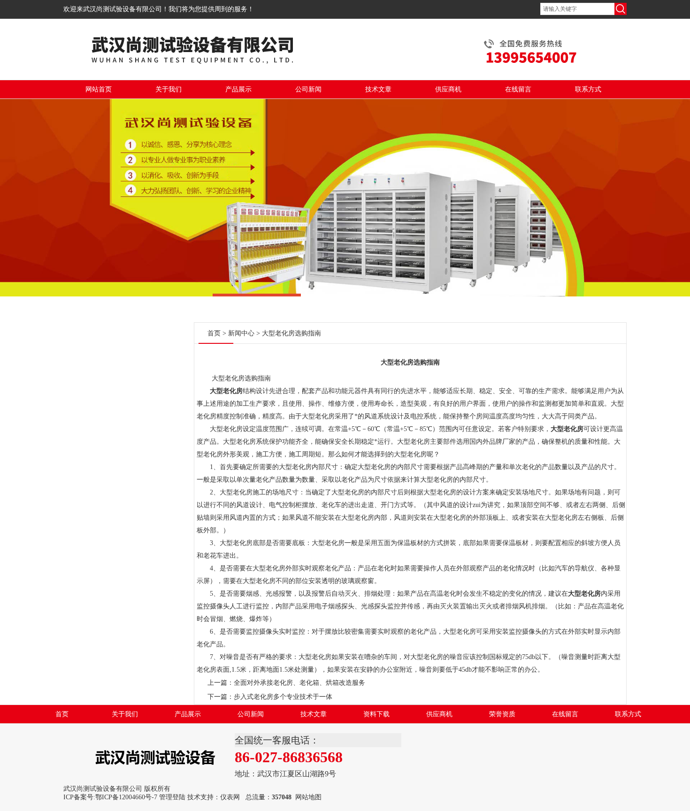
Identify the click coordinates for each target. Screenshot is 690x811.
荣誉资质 (502, 714)
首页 (214, 333)
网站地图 (308, 797)
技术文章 (378, 89)
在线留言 (518, 89)
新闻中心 (241, 333)
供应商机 (448, 89)
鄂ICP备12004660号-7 (126, 797)
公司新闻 (308, 89)
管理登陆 (172, 797)
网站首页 (98, 89)
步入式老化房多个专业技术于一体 (283, 696)
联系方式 (588, 89)
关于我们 (168, 89)
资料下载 (376, 714)
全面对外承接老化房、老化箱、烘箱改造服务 (299, 682)
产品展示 (238, 89)
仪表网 (230, 797)
